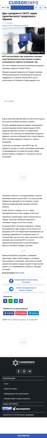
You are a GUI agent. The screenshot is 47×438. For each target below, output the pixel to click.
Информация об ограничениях (16, 394)
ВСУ (27, 210)
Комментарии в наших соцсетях (17, 399)
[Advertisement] (23, 91)
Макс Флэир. (20, 273)
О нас (6, 384)
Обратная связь (10, 389)
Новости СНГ (7, 26)
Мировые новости (21, 26)
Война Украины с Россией (23, 320)
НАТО (10, 320)
